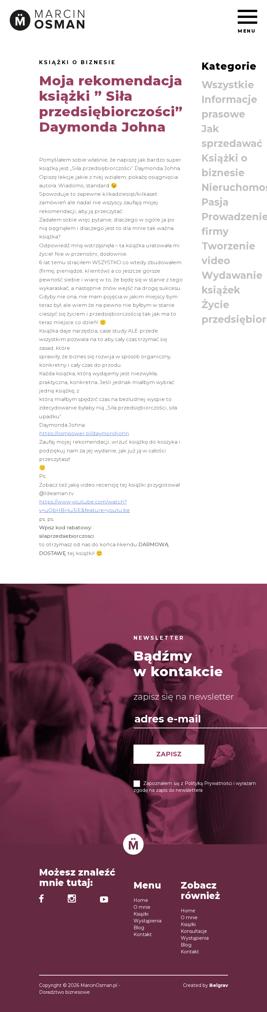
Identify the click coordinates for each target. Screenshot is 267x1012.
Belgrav (218, 985)
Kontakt (143, 934)
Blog (139, 928)
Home (141, 900)
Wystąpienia (148, 921)
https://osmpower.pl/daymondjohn (84, 433)
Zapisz (169, 754)
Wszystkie (228, 85)
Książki (141, 914)
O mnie (142, 907)
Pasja (215, 202)
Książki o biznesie (77, 62)
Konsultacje (194, 931)
